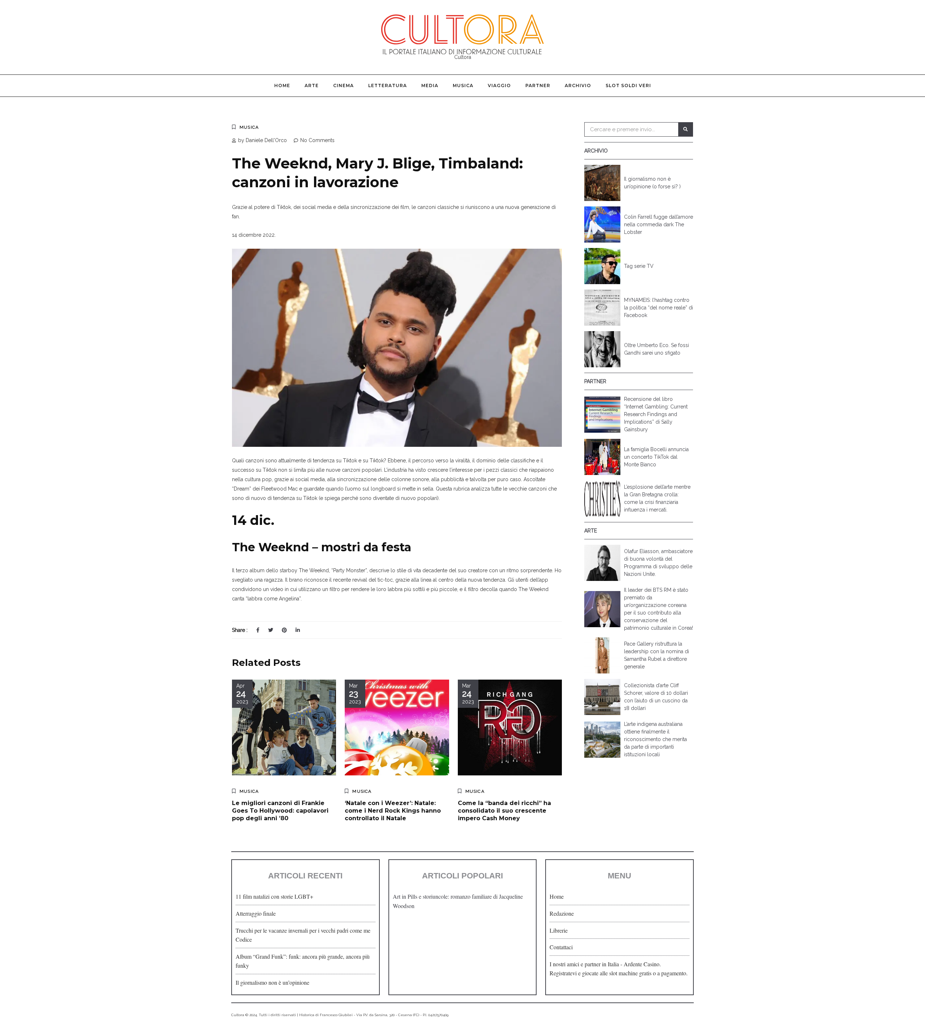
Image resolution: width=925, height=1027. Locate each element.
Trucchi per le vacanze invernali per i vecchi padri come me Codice (303, 935)
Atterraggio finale (256, 913)
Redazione (562, 913)
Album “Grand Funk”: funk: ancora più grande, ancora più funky (303, 961)
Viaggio (499, 85)
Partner (537, 85)
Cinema (343, 85)
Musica (463, 85)
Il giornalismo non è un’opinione (272, 982)
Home (282, 85)
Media (429, 85)
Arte (312, 85)
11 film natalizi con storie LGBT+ (274, 896)
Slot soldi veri (628, 85)
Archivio (578, 85)
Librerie (559, 930)
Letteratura (387, 85)
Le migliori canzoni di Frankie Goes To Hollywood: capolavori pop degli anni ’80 (280, 811)
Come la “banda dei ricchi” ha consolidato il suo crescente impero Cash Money (504, 811)
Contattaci (561, 947)
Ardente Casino (641, 964)
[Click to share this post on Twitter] (270, 630)
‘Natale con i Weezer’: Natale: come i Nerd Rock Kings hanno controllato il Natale (393, 811)
